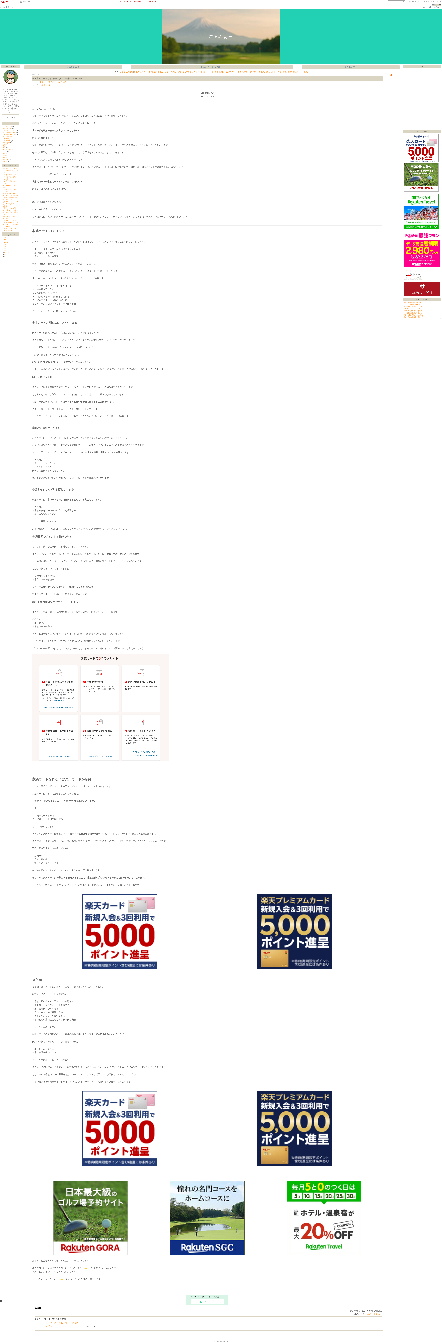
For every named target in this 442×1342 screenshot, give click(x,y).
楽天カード (6, 159)
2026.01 (6, 252)
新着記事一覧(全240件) (212, 67)
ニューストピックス (422, 299)
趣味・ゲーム (27, 1)
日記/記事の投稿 (10, 166)
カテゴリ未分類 (7, 126)
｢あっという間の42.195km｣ (412, 304)
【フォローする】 (426, 7)
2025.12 (6, 254)
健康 (4, 145)
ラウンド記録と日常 (9, 132)
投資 (4, 153)
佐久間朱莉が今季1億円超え (412, 302)
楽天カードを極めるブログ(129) (53, 82)
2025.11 (6, 256)
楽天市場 (438, 1)
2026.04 (6, 246)
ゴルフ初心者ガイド (9, 134)
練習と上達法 (7, 128)
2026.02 (6, 250)
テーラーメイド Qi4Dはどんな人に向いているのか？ (10, 171)
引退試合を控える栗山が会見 (413, 309)
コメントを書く (374, 1314)
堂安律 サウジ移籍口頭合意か (413, 307)
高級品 (5, 161)
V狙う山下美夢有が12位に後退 (413, 315)
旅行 (4, 147)
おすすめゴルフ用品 (9, 130)
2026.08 (6, 238)
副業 (4, 157)
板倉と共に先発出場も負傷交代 (413, 317)
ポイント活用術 (7, 137)
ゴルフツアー (7, 141)
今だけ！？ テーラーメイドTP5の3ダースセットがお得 (11, 204)
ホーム (2, 7)
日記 (7, 7)
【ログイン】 (436, 7)
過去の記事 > (350, 67)
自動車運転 (6, 139)
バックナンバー (11, 235)
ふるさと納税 (7, 149)
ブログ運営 (6, 143)
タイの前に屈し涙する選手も (413, 313)
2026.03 (6, 248)
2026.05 (6, 244)
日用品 (5, 151)
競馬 (4, 155)
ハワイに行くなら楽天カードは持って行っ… (62, 1325)
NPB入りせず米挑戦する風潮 (413, 311)
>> (414, 1)
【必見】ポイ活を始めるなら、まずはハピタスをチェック (10, 177)
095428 (435, 5)
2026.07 (6, 240)
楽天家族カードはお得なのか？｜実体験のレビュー (57, 78)
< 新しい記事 (73, 67)
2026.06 (6, 242)
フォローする (11, 117)
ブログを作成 (430, 1)
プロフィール (14, 7)
